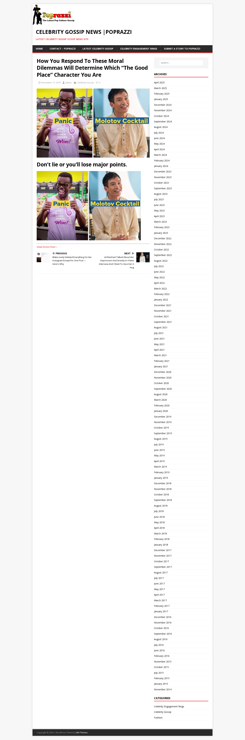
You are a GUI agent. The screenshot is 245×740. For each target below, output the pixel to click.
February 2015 (162, 678)
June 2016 (159, 650)
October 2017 (161, 561)
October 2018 (161, 494)
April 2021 (159, 349)
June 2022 (159, 271)
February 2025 (162, 93)
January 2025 (161, 99)
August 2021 (161, 327)
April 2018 (159, 527)
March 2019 (160, 466)
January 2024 (161, 166)
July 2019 (159, 444)
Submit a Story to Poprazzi (182, 48)
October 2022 (161, 249)
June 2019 (159, 450)
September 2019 (163, 433)
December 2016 (162, 617)
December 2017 (162, 550)
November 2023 (163, 177)
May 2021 (159, 344)
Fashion (158, 717)
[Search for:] (181, 63)
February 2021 (162, 360)
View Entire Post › (47, 246)
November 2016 (163, 622)
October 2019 (161, 427)
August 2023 (161, 193)
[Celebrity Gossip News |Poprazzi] (54, 23)
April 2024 (159, 149)
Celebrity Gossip (85, 82)
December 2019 (162, 416)
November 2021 (163, 310)
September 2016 (163, 633)
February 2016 (162, 655)
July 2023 (159, 199)
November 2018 (163, 489)
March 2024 (160, 154)
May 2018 (159, 522)
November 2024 (163, 110)
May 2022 (159, 277)
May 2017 (159, 589)
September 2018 (163, 500)
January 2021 (161, 366)
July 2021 (159, 333)
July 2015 (159, 672)
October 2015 (161, 667)
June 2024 (159, 138)
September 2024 (163, 121)
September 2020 (163, 388)
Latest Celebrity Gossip (97, 48)
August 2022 (161, 260)
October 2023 (161, 182)
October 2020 (161, 383)
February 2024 (162, 160)
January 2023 (161, 232)
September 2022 (163, 255)
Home (39, 48)
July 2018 (159, 511)
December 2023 (162, 171)
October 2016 (161, 628)
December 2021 (162, 305)
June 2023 (159, 205)
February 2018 (162, 539)
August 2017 (161, 572)
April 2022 (159, 282)
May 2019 (159, 455)
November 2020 (163, 377)
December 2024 (162, 104)
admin (68, 82)
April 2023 (159, 216)
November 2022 (163, 244)
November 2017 (163, 555)
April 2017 (159, 594)
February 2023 (162, 227)
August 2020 (161, 394)
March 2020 (160, 399)
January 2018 (161, 544)
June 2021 (159, 338)
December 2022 (162, 238)
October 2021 (161, 316)
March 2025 (160, 88)
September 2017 (163, 566)
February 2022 (162, 294)
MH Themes (82, 732)
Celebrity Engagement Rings (138, 48)
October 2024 (161, 116)
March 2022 (160, 288)
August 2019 (161, 438)
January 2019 (161, 477)
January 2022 (161, 299)
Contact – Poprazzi (63, 48)
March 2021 (160, 355)
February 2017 (162, 605)
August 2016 (161, 639)
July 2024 (159, 132)
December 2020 (162, 372)
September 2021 (163, 321)
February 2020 (162, 405)
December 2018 (162, 483)
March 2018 (160, 533)
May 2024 (159, 143)
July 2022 (159, 266)
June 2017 (159, 583)
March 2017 (160, 600)
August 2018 (161, 505)
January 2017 (161, 611)
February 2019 (162, 472)
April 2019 (159, 461)
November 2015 (163, 661)
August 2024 (161, 127)
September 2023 (163, 188)
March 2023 (160, 221)
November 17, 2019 (50, 82)
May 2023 (159, 210)
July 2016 (159, 644)
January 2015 (161, 683)
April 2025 (159, 82)
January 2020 (161, 411)
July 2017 (159, 578)
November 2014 (163, 689)
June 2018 (159, 516)
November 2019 (163, 422)
